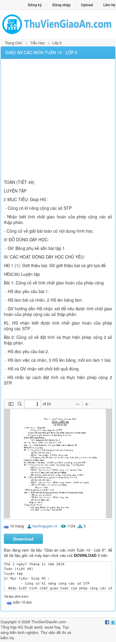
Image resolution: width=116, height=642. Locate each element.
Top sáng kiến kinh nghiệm (35, 629)
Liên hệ (109, 4)
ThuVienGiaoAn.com (48, 621)
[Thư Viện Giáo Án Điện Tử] (58, 24)
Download (23, 539)
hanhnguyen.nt (44, 526)
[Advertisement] (58, 120)
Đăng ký (35, 4)
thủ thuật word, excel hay (39, 627)
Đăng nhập (61, 4)
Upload (87, 4)
